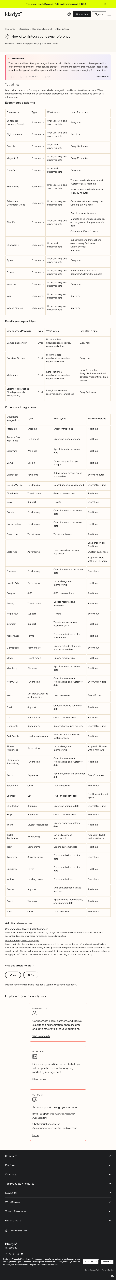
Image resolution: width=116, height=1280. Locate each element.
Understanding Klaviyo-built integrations (26, 928)
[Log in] (69, 14)
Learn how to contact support (61, 984)
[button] (13, 975)
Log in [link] (35, 1135)
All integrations (62, 29)
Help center (10, 29)
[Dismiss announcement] (105, 4)
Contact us (82, 14)
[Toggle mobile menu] (109, 14)
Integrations (24, 29)
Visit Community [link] (41, 1036)
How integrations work (42, 29)
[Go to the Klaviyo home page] (13, 14)
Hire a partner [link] (39, 1079)
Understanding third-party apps (22, 940)
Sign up (99, 14)
